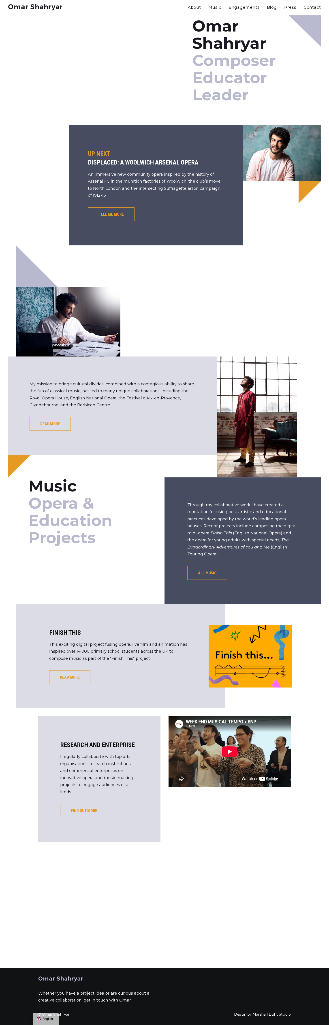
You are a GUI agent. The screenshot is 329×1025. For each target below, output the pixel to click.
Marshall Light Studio (272, 1014)
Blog (272, 7)
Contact (312, 7)
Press (290, 7)
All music (207, 573)
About (194, 7)
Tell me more (111, 214)
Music (214, 7)
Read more (50, 424)
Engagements (244, 7)
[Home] (60, 979)
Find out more (84, 810)
